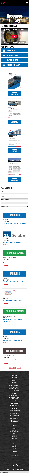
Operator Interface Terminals (14, 388)
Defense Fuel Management (14, 397)
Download (5, 226)
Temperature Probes (14, 390)
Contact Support (12, 60)
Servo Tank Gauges (14, 382)
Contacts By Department (14, 455)
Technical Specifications (14, 431)
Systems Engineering (14, 418)
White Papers (14, 428)
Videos (14, 427)
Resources (14, 425)
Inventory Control (14, 398)
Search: (2, 191)
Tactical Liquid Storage (14, 405)
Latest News (11, 50)
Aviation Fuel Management (14, 395)
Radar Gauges (14, 380)
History (14, 445)
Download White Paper (14, 93)
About (14, 443)
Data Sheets (14, 436)
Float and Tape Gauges (14, 379)
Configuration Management (14, 410)
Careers (14, 448)
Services (14, 408)
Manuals (14, 433)
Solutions (14, 394)
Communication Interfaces (14, 385)
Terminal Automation (14, 402)
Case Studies (14, 430)
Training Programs (14, 421)
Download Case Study (14, 122)
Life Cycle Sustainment (14, 415)
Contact (14, 451)
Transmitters (14, 383)
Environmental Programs (14, 412)
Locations (14, 453)
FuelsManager (14, 377)
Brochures (14, 438)
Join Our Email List (13, 65)
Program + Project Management (14, 417)
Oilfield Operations (14, 403)
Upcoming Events (12, 55)
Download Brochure (14, 151)
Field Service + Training (14, 413)
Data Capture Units (14, 387)
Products (14, 375)
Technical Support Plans (14, 420)
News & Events (14, 446)
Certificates (14, 440)
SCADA (14, 400)
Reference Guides (14, 435)
